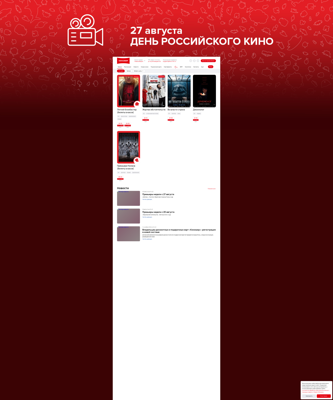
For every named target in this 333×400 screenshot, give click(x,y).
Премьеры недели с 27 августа (158, 194)
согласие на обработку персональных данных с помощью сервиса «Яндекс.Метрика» (315, 391)
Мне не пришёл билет (208, 61)
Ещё (202, 67)
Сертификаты (168, 67)
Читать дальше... (147, 199)
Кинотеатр (188, 67)
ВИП (181, 67)
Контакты (196, 67)
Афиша (120, 67)
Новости (136, 67)
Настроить (309, 396)
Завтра (129, 71)
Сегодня (120, 71)
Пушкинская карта (156, 67)
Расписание (127, 67)
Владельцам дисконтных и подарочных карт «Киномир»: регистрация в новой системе (179, 230)
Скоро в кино (144, 67)
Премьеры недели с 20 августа (158, 212)
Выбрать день (138, 71)
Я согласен (323, 396)
